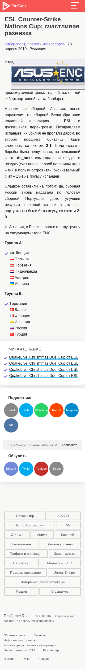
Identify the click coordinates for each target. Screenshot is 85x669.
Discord (11, 468)
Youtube (41, 468)
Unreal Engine (64, 572)
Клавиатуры (60, 591)
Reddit (56, 410)
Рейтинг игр (51, 650)
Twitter (26, 410)
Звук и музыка (65, 553)
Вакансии (40, 635)
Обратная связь (14, 635)
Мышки (21, 591)
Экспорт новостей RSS (19, 650)
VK (11, 425)
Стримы (17, 535)
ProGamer (19, 6)
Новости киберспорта (46, 44)
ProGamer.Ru (15, 616)
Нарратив (20, 563)
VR (68, 525)
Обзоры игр (25, 516)
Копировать (68, 443)
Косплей (67, 535)
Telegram (72, 410)
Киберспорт (15, 44)
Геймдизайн (21, 544)
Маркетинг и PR (59, 563)
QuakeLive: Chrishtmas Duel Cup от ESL (43, 357)
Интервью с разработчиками (43, 582)
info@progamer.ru (42, 621)
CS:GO (63, 516)
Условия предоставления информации (30, 645)
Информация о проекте (20, 640)
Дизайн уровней (60, 544)
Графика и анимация (26, 553)
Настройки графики (29, 525)
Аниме (42, 535)
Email (11, 410)
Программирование (25, 572)
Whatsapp (41, 410)
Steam (56, 468)
